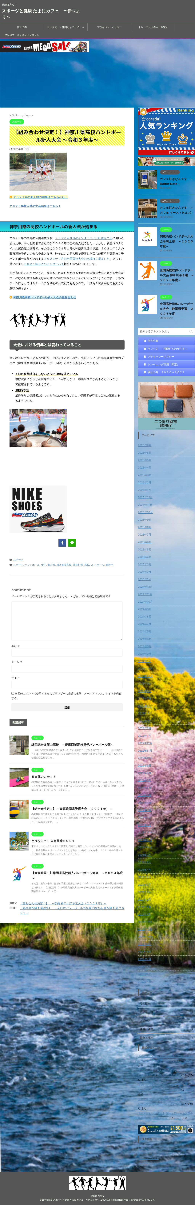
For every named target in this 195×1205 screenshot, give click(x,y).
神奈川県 (78, 564)
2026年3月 (144, 475)
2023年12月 (145, 668)
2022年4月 (144, 802)
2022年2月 (144, 817)
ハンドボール (32, 564)
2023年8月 (144, 691)
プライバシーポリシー (109, 27)
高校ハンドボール (94, 564)
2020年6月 (144, 966)
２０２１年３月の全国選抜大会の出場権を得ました (76, 259)
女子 (43, 564)
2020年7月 (144, 959)
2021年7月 (144, 869)
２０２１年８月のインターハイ (44, 264)
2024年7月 (144, 624)
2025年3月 (144, 564)
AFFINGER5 (148, 1199)
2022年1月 (144, 825)
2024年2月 (144, 653)
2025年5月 (144, 549)
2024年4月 (144, 638)
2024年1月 (144, 661)
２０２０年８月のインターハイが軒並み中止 (83, 238)
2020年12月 (145, 921)
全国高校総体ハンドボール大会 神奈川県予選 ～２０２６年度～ (177, 275)
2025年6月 (144, 542)
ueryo (188, 1060)
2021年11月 (145, 840)
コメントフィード (148, 1158)
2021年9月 (144, 854)
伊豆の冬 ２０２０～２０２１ (22, 34)
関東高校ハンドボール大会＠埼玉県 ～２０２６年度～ (176, 241)
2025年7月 (144, 534)
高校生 (109, 564)
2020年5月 (144, 974)
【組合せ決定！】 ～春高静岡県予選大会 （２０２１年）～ (71, 809)
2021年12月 (145, 832)
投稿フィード (146, 1153)
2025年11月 (145, 504)
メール (16, 661)
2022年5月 (144, 795)
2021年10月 (145, 847)
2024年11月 (145, 594)
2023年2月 (144, 728)
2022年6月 (144, 787)
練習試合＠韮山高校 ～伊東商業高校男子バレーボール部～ (72, 744)
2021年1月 (144, 914)
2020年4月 (144, 981)
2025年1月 (144, 579)
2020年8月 (144, 951)
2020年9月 (144, 944)
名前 (15, 645)
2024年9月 (144, 609)
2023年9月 (144, 683)
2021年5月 (144, 884)
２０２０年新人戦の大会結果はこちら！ (35, 206)
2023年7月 (144, 698)
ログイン (143, 1147)
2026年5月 (144, 460)
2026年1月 (144, 489)
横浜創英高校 (64, 564)
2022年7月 (144, 780)
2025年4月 (144, 556)
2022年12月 (145, 743)
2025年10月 (145, 512)
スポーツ (18, 559)
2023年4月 (144, 713)
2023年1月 (144, 735)
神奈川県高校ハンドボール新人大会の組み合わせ (44, 297)
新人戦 (51, 564)
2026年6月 (144, 452)
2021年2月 (144, 907)
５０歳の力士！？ (43, 777)
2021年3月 (144, 899)
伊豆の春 (22, 27)
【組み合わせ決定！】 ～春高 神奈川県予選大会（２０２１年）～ (63, 903)
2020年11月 (145, 929)
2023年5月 (144, 705)
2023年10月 (145, 676)
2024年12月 (145, 586)
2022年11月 (145, 750)
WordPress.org (147, 1163)
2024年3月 (144, 646)
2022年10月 (145, 758)
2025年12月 (145, 497)
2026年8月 (144, 445)
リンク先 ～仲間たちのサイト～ (65, 27)
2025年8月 (144, 527)
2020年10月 (145, 936)
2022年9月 (144, 765)
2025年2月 (144, 571)
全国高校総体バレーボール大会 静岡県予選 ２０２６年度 (176, 309)
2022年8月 (144, 772)
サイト (15, 677)
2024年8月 (144, 616)
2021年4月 (144, 892)
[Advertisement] (97, 81)
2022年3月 (144, 810)
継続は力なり (97, 1195)
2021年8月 (144, 862)
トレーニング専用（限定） (153, 27)
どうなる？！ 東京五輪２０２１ (53, 841)
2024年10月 (145, 601)
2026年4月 (144, 467)
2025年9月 (144, 519)
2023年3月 (144, 720)
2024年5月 (144, 631)
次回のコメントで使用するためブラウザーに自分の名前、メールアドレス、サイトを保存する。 (66, 696)
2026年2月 (144, 482)
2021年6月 (144, 877)
